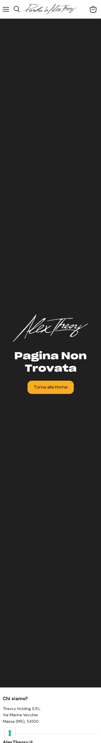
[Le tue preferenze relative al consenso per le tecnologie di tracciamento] (9, 733)
